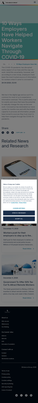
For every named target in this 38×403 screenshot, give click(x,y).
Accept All (19, 218)
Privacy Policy (22, 202)
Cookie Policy (14, 202)
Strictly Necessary (19, 213)
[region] (19, 201)
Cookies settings (19, 208)
